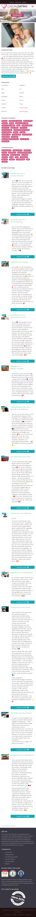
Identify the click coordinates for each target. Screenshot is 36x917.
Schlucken (14, 137)
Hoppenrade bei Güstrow (18, 317)
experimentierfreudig (24, 152)
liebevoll (4, 157)
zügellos (4, 162)
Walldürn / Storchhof (17, 369)
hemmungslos (15, 155)
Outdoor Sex (6, 134)
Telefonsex (18, 2)
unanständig (20, 159)
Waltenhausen (29, 755)
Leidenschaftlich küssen (21, 130)
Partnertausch (27, 134)
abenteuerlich (6, 150)
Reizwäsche (5, 137)
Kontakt (14, 914)
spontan (4, 159)
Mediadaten (8, 914)
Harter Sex (5, 128)
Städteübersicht (9, 854)
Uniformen (5, 141)
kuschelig (25, 155)
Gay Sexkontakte (9, 861)
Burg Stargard (27, 713)
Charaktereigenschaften (11, 857)
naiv (16, 157)
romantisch (23, 157)
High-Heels (14, 128)
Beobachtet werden (15, 121)
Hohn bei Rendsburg (17, 222)
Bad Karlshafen (28, 573)
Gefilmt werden (27, 125)
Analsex (4, 121)
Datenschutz (21, 914)
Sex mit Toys (24, 139)
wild (28, 159)
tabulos (12, 159)
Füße (18, 125)
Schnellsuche (8, 852)
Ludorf (28, 607)
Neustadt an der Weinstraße (19, 409)
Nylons (15, 132)
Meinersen (28, 513)
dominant (27, 150)
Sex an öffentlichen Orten (10, 139)
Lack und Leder (7, 130)
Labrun (28, 457)
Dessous (4, 123)
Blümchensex (28, 121)
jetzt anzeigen (23, 108)
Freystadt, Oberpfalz (17, 176)
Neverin (25, 262)
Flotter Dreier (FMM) (8, 125)
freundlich (5, 155)
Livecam (11, 2)
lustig (11, 157)
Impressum (28, 914)
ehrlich (4, 152)
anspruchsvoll (17, 150)
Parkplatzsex (16, 134)
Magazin (24, 2)
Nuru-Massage (6, 132)
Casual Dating (5, 826)
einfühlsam (12, 152)
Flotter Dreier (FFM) (22, 123)
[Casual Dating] (14, 6)
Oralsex (22, 132)
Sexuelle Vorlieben (10, 859)
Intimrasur (23, 128)
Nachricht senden (8, 76)
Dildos (11, 123)
